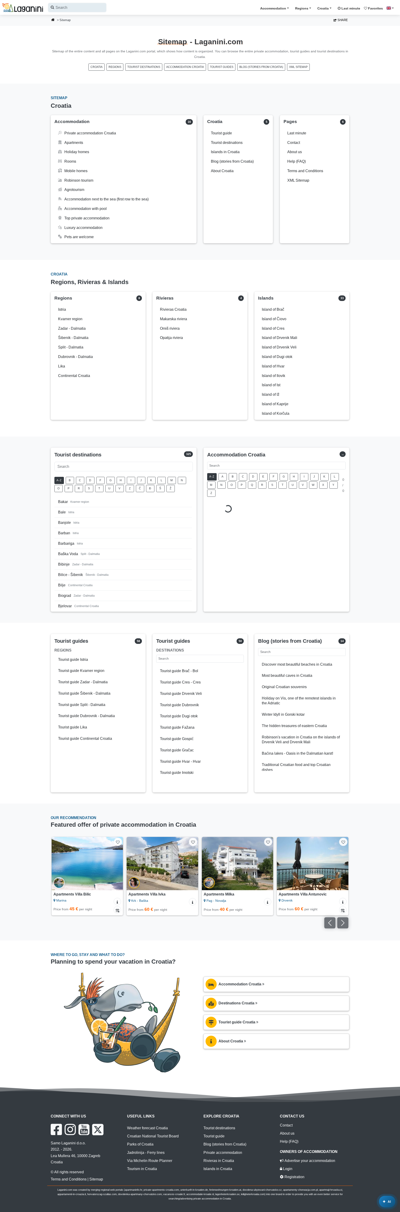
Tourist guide (214, 1136)
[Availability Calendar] (117, 910)
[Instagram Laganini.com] (70, 1129)
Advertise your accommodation (309, 1161)
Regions (301, 8)
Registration (294, 1177)
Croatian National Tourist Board (153, 1136)
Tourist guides (221, 67)
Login (287, 1169)
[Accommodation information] (117, 901)
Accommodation (273, 8)
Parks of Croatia (140, 1144)
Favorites (375, 8)
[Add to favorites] (118, 842)
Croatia (323, 8)
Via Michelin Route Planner (149, 1161)
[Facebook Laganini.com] (56, 1129)
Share (342, 20)
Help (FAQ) (289, 1141)
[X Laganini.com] (97, 1129)
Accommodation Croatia (185, 67)
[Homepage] (53, 20)
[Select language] (391, 8)
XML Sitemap (298, 67)
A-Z (59, 480)
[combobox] (77, 7)
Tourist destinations (143, 67)
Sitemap (96, 1179)
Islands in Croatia (217, 1169)
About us (287, 1133)
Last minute (350, 8)
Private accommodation (222, 1153)
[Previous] (59, 863)
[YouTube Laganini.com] (83, 1129)
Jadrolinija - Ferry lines (146, 1153)
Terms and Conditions (69, 1179)
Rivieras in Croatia (218, 1161)
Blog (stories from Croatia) (261, 67)
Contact (286, 1125)
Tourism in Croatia (142, 1169)
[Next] (115, 863)
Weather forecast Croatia (147, 1128)
